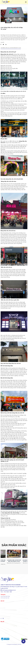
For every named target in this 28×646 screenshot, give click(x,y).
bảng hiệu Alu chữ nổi (12, 179)
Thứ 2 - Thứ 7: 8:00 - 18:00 (6, 591)
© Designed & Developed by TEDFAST (14, 644)
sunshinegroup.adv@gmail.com (9, 590)
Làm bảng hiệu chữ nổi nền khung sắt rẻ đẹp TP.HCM (14, 561)
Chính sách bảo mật (5, 597)
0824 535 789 (5, 588)
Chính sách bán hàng (5, 596)
